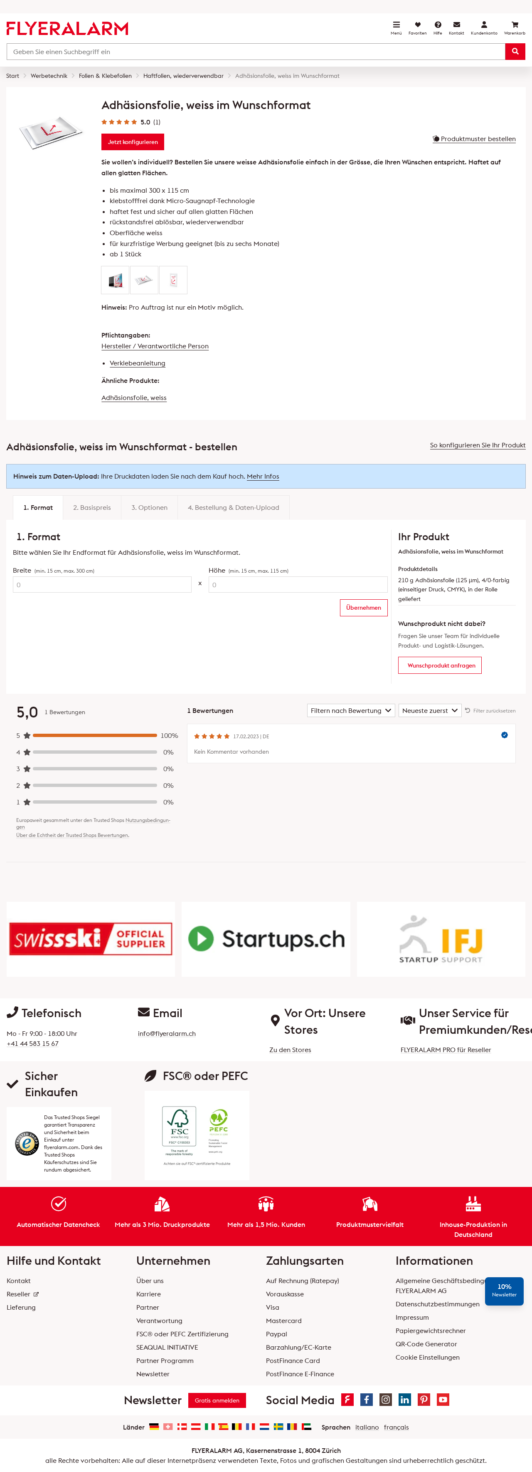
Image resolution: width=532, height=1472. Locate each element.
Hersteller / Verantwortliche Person (155, 346)
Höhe (248, 570)
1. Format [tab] (38, 507)
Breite (53, 570)
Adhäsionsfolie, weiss (134, 397)
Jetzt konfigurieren (133, 142)
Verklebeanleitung (137, 363)
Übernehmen (363, 607)
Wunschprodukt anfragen (441, 665)
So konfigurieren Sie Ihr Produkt (478, 445)
